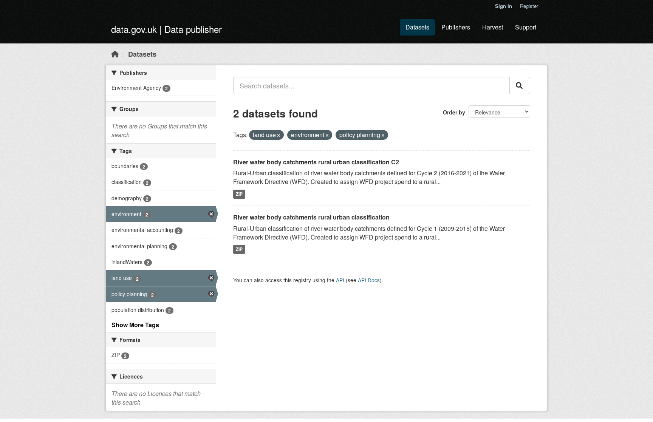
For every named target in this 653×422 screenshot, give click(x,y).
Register (529, 5)
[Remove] (278, 135)
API (340, 280)
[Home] (115, 54)
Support (525, 27)
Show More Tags (135, 324)
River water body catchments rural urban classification (311, 217)
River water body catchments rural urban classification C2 (316, 162)
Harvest (492, 27)
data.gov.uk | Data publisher (166, 29)
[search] (519, 85)
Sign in (503, 5)
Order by (454, 112)
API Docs (369, 280)
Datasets (417, 27)
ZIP (239, 193)
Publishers (455, 27)
